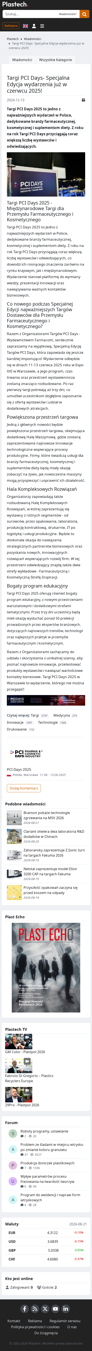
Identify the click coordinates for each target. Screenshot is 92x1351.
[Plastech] (15, 4)
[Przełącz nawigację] (42, 26)
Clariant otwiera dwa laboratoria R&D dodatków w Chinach (54, 834)
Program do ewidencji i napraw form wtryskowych (50, 1197)
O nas (72, 1327)
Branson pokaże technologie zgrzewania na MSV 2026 (47, 815)
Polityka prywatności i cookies (35, 1327)
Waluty (12, 1224)
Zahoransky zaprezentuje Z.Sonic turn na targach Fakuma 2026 (54, 853)
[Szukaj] (84, 14)
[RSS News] (35, 1309)
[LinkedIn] (65, 1309)
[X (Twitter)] (45, 1309)
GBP (12, 1250)
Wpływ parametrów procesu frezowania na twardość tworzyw (47, 1179)
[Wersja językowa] (25, 26)
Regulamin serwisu (65, 1321)
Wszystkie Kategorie (55, 59)
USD (12, 1241)
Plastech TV (16, 1029)
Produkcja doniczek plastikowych (47, 1163)
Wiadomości (32, 39)
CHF (12, 1259)
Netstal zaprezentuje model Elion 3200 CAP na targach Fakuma (50, 871)
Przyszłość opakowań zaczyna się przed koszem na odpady (50, 890)
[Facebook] (24, 1309)
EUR (12, 1232)
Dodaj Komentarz (24, 788)
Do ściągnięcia (46, 1333)
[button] (34, 26)
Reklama (10, 26)
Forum (11, 1122)
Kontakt (13, 1321)
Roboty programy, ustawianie (44, 1131)
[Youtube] (55, 1309)
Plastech (13, 39)
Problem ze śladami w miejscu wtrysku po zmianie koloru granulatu (52, 1147)
